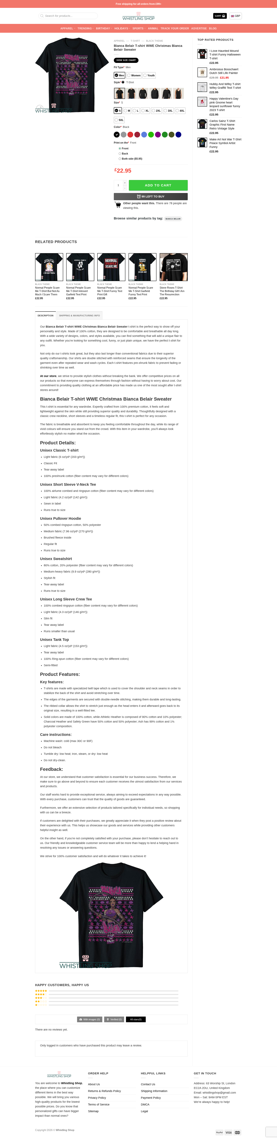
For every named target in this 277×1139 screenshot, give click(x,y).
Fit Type (119, 67)
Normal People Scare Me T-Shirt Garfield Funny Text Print (141, 291)
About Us (94, 1084)
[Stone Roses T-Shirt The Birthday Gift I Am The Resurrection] (173, 267)
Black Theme (154, 40)
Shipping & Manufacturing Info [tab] (79, 315)
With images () (91, 1019)
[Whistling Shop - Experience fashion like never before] (138, 16)
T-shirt (135, 40)
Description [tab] (45, 315)
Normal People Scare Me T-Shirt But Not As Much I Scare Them (47, 291)
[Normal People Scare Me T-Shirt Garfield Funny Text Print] (142, 267)
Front (125, 148)
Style (119, 82)
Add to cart (158, 185)
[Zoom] (39, 108)
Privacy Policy (97, 1097)
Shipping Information (154, 1091)
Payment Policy (151, 1097)
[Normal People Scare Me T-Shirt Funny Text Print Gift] (111, 267)
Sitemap (93, 1111)
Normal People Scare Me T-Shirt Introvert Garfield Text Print (78, 291)
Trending (85, 28)
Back (125, 153)
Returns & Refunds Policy (104, 1091)
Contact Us (148, 1084)
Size (117, 102)
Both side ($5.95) (132, 158)
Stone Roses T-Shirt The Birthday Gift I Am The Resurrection (172, 291)
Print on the (121, 142)
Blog (213, 28)
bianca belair (173, 219)
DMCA (145, 1104)
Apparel (66, 28)
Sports (138, 28)
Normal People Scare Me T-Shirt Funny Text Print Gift (109, 291)
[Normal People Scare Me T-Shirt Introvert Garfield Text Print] (80, 267)
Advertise (199, 28)
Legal (144, 1111)
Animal (153, 28)
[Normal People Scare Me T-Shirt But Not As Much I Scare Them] (49, 267)
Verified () (116, 1019)
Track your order (175, 28)
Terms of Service (98, 1104)
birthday (103, 28)
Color (118, 126)
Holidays (121, 28)
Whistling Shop (71, 1083)
